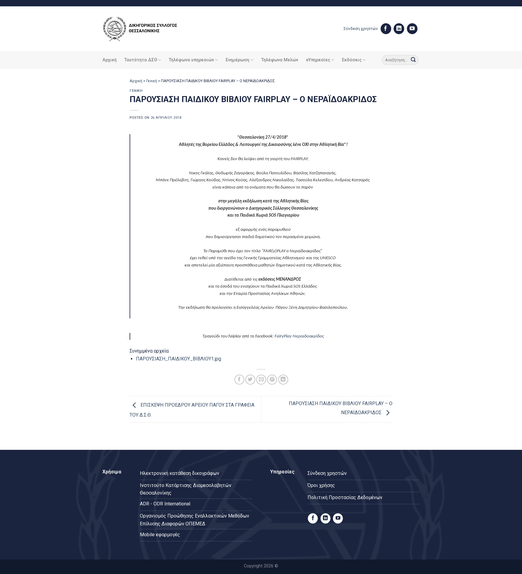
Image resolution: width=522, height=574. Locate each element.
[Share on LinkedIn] (283, 380)
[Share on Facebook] (239, 380)
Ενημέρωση (237, 60)
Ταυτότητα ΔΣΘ (140, 60)
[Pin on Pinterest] (272, 380)
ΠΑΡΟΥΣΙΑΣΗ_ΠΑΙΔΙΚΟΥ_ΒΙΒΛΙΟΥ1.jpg (178, 359)
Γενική (151, 81)
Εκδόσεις (352, 60)
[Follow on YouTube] (412, 28)
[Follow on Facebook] (386, 28)
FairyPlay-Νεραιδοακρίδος (299, 336)
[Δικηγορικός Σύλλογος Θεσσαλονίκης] (147, 29)
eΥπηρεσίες (318, 60)
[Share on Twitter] (250, 380)
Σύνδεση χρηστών (360, 28)
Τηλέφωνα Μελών (279, 60)
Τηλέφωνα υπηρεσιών (191, 60)
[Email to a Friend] (261, 380)
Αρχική (109, 60)
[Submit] (413, 60)
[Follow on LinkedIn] (399, 28)
